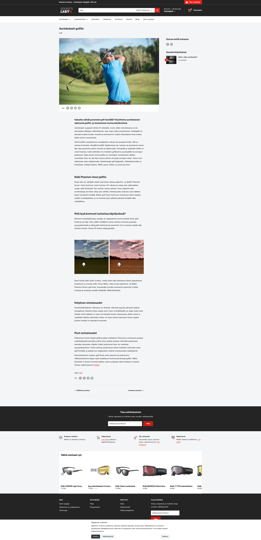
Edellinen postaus (83, 390)
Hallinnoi (165, 536)
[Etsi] (157, 10)
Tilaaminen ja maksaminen (69, 507)
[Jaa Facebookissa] (67, 108)
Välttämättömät (108, 536)
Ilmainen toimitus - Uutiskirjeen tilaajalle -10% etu (77, 2)
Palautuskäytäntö (127, 510)
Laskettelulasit (80, 19)
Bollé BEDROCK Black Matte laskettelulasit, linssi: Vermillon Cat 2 (154, 486)
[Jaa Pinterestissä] (71, 108)
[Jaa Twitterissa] (75, 108)
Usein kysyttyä (148, 19)
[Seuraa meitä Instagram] (171, 44)
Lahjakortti (107, 19)
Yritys (92, 504)
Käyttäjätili (169, 11)
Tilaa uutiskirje (194, 2)
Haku (122, 504)
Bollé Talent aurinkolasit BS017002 (125, 486)
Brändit (129, 19)
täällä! (96, 365)
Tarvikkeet (119, 19)
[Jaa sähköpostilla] (79, 108)
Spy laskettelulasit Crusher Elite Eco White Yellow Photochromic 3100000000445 (99, 486)
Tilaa (148, 423)
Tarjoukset (95, 19)
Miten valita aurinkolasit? (187, 57)
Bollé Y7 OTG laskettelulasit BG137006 (181, 486)
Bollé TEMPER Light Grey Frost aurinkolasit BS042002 (71, 486)
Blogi (137, 19)
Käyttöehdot (125, 507)
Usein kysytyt (64, 504)
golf (60, 33)
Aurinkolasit (63, 19)
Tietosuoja (63, 510)
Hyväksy (95, 536)
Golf (80, 373)
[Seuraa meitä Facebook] (167, 44)
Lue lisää (105, 439)
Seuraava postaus (135, 390)
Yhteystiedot (95, 507)
